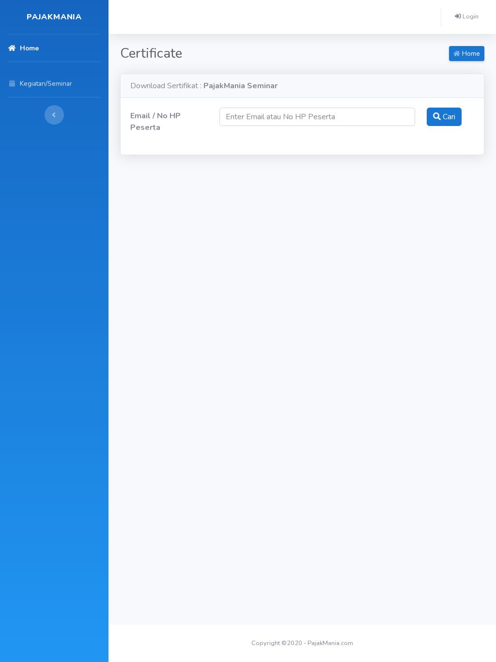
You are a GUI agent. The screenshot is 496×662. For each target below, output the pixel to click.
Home (470, 53)
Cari (448, 116)
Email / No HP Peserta (155, 121)
